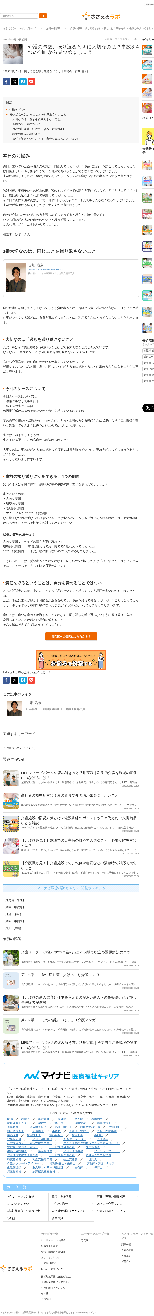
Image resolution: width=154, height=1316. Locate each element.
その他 (10, 1218)
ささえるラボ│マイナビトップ (19, 28)
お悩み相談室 (53, 28)
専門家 (84, 1240)
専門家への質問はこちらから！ (71, 636)
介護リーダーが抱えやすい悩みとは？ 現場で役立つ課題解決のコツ (75, 952)
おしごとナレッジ (17, 1203)
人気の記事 (127, 1250)
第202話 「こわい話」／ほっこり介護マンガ (58, 1020)
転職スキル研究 (61, 1196)
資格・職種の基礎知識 (111, 1196)
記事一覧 (126, 1244)
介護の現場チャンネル (111, 1210)
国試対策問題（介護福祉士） (24, 1210)
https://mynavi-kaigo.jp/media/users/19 (46, 269)
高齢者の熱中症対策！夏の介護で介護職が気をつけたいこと (70, 795)
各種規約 (126, 1255)
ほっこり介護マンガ (109, 1203)
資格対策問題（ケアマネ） (68, 1210)
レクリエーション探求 (20, 1196)
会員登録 (57, 1218)
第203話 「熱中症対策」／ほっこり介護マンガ (60, 975)
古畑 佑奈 (36, 265)
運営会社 (126, 1261)
